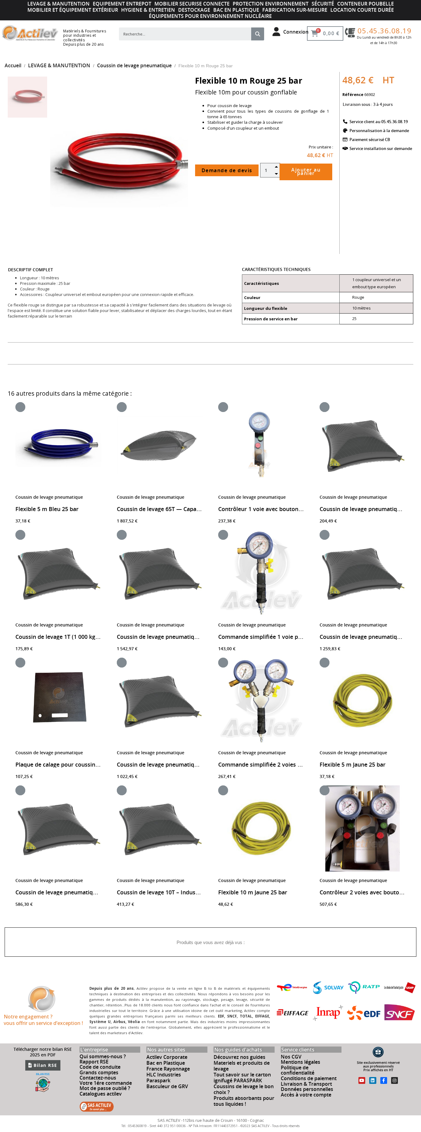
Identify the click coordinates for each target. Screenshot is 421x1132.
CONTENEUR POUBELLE (365, 4)
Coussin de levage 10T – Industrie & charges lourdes (185, 892)
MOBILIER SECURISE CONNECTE (192, 4)
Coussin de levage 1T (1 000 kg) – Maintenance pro (81, 636)
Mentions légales (300, 1062)
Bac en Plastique (165, 1062)
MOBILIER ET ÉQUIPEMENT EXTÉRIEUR (72, 10)
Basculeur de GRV (167, 1086)
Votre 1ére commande (106, 1083)
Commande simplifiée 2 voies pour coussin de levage (288, 764)
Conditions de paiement (309, 1078)
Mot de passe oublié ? (105, 1088)
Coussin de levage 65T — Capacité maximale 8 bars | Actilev (196, 509)
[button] (61, 164)
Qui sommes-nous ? (103, 1056)
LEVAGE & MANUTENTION (58, 4)
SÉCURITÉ (323, 4)
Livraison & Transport (306, 1083)
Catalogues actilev (101, 1093)
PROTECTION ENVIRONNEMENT (271, 4)
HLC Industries (163, 1074)
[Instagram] (394, 1080)
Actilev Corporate (166, 1057)
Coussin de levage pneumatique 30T (164, 764)
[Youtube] (361, 1080)
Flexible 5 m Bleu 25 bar (47, 509)
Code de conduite (100, 1066)
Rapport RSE (94, 1061)
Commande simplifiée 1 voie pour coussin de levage (286, 636)
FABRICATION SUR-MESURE (294, 10)
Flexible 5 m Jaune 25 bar (353, 764)
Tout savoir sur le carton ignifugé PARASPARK (242, 1077)
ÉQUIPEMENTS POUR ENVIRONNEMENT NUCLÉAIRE (210, 16)
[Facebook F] (383, 1080)
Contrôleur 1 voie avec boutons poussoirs (273, 509)
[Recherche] (257, 33)
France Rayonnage (168, 1068)
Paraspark (158, 1080)
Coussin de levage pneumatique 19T (62, 892)
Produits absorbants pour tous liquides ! (244, 1101)
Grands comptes (99, 1072)
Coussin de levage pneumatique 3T (365, 509)
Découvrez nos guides (239, 1057)
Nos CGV (291, 1056)
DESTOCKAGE (194, 10)
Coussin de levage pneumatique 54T (164, 636)
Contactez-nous (98, 1077)
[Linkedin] (372, 1080)
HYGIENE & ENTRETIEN (148, 10)
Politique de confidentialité (297, 1070)
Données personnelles (307, 1089)
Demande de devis (227, 170)
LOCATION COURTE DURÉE (362, 10)
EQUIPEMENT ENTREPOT (122, 4)
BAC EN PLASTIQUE (236, 10)
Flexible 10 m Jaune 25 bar (252, 892)
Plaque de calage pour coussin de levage (68, 764)
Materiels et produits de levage (242, 1065)
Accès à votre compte (306, 1094)
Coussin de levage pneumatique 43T (367, 636)
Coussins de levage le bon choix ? (244, 1089)
